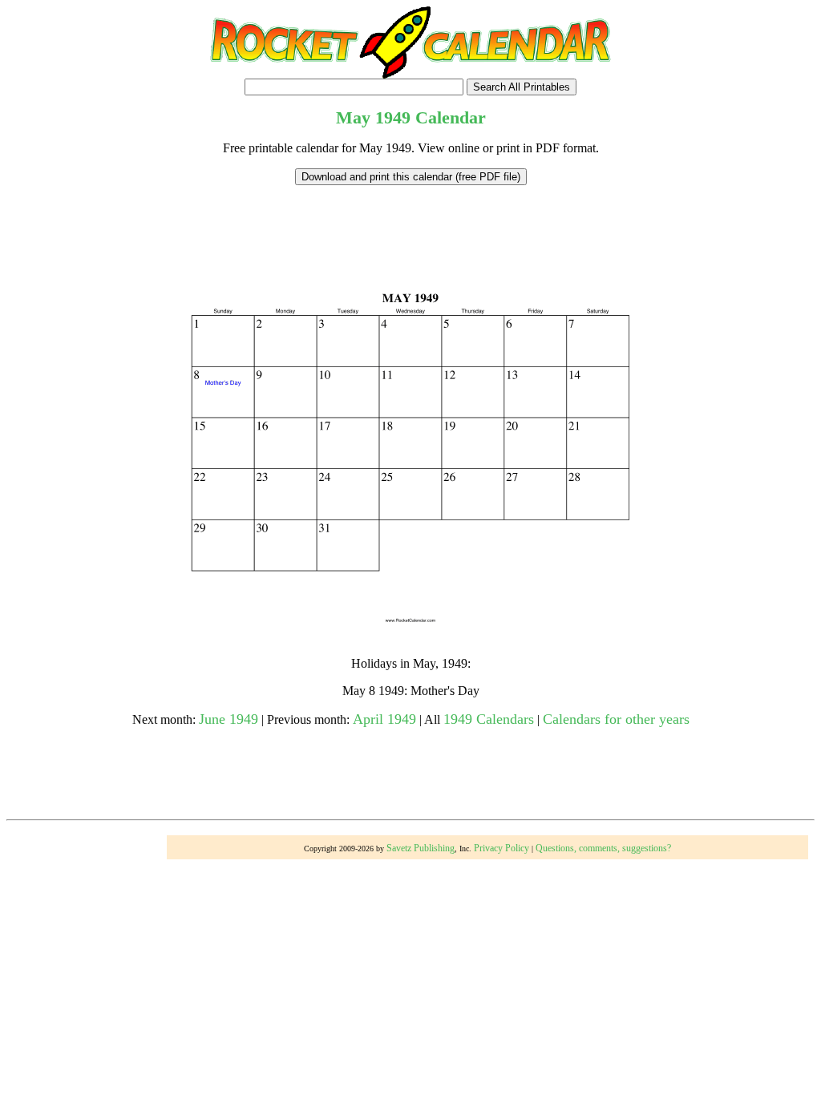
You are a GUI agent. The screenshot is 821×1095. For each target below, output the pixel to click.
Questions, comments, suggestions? (603, 848)
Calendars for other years (616, 719)
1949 (392, 117)
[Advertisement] (410, 221)
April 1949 (384, 719)
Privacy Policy (501, 848)
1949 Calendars (488, 719)
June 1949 (228, 719)
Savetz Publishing (420, 848)
